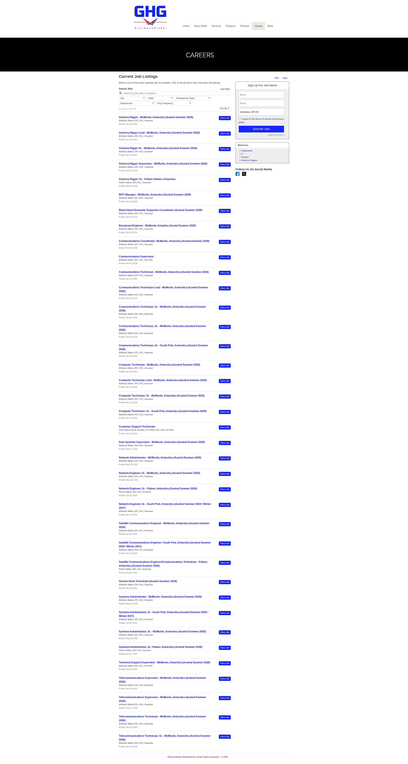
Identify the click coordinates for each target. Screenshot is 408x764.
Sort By (223, 108)
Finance (245, 157)
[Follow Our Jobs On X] (244, 173)
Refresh (237, 757)
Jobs (276, 78)
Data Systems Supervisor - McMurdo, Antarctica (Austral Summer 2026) (162, 442)
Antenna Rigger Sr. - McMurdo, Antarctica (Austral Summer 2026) (158, 148)
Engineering (246, 151)
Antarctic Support (249, 160)
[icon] (144, 98)
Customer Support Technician (137, 426)
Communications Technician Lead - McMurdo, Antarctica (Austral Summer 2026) (163, 289)
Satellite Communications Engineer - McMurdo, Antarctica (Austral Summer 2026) (164, 525)
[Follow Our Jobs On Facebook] (238, 173)
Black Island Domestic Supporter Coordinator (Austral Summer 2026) (160, 210)
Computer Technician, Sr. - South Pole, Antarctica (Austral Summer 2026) (163, 411)
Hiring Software (175, 757)
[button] (132, 98)
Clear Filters (225, 89)
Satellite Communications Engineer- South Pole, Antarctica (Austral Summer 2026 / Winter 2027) (165, 544)
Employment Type (185, 98)
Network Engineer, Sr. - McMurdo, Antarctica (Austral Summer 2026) (159, 473)
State (151, 98)
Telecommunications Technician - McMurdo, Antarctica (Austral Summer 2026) (162, 718)
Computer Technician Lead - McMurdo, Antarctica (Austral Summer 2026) (163, 380)
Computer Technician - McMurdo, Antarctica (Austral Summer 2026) (159, 364)
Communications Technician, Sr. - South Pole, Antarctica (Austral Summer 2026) (163, 347)
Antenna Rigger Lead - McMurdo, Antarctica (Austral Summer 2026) (159, 132)
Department (126, 103)
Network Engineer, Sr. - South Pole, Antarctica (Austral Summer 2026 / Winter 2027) (165, 506)
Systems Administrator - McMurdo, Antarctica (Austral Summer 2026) (160, 596)
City (122, 98)
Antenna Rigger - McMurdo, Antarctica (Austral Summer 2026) (156, 117)
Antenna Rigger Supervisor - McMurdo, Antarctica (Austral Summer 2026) (163, 163)
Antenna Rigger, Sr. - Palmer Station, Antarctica (147, 179)
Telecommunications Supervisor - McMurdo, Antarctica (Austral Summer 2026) (162, 680)
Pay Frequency (165, 103)
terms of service (263, 119)
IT (242, 154)
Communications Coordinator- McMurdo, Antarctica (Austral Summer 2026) (164, 241)
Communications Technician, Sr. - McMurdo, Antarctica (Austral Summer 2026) (162, 308)
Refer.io (281, 135)
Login (284, 78)
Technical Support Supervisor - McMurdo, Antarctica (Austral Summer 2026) (164, 662)
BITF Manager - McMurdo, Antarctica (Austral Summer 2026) (155, 194)
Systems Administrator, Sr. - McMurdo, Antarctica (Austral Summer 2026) (162, 631)
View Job (224, 118)
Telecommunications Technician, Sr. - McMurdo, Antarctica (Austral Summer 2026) (164, 737)
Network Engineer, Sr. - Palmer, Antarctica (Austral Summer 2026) (158, 488)
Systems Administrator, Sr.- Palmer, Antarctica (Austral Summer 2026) (160, 647)
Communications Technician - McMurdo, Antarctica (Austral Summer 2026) (164, 272)
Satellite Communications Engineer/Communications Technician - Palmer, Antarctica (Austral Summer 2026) (163, 564)
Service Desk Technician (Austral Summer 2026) (148, 581)
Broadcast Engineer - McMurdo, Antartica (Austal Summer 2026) (157, 225)
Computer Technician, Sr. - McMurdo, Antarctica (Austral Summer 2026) (161, 395)
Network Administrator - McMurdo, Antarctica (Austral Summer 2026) (160, 457)
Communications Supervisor (136, 256)
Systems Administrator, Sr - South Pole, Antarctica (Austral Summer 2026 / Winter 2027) (163, 614)
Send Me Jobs (261, 129)
